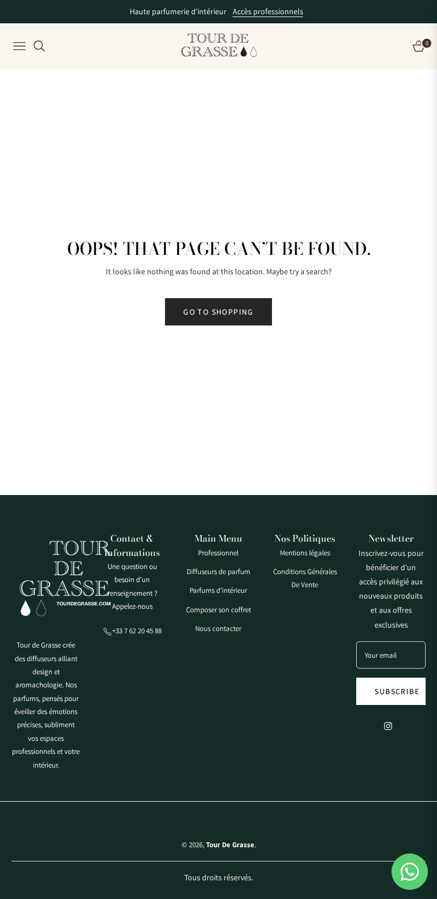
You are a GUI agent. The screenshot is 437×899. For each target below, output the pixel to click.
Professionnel (218, 553)
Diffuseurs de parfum (218, 571)
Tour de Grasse (230, 844)
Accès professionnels (268, 11)
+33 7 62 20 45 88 (137, 631)
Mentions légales (305, 553)
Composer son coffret (218, 610)
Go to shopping (218, 312)
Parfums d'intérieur (218, 590)
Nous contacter (218, 628)
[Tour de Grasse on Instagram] (391, 725)
